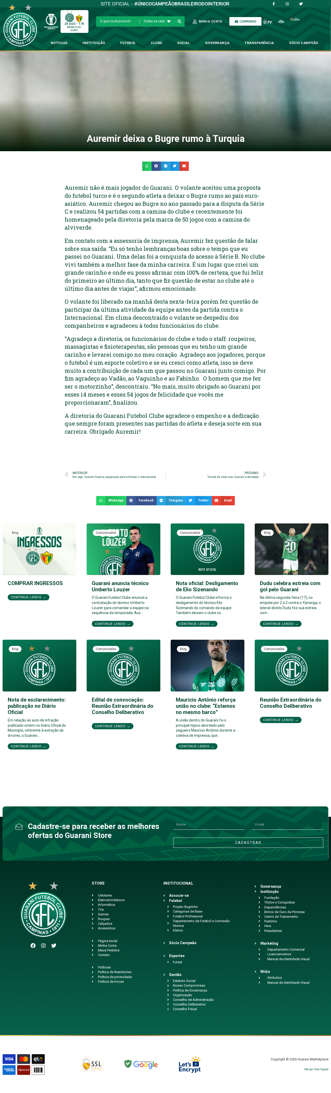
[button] (147, 166)
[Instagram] (43, 945)
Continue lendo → (28, 597)
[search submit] (180, 21)
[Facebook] (33, 945)
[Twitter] (53, 945)
